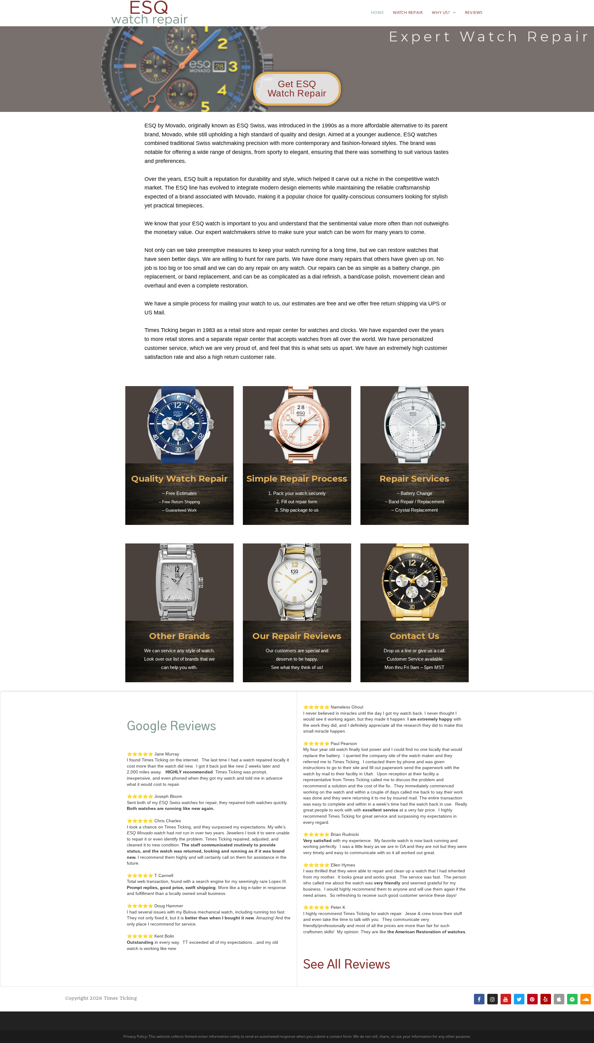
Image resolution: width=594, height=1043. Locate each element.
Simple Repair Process (297, 478)
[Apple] (559, 999)
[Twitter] (519, 999)
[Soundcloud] (585, 999)
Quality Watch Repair (179, 478)
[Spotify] (572, 999)
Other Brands (179, 636)
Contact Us (414, 636)
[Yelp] (545, 999)
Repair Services (414, 478)
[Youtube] (506, 999)
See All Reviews (346, 965)
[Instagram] (492, 999)
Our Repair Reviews (296, 636)
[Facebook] (479, 999)
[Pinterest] (532, 999)
